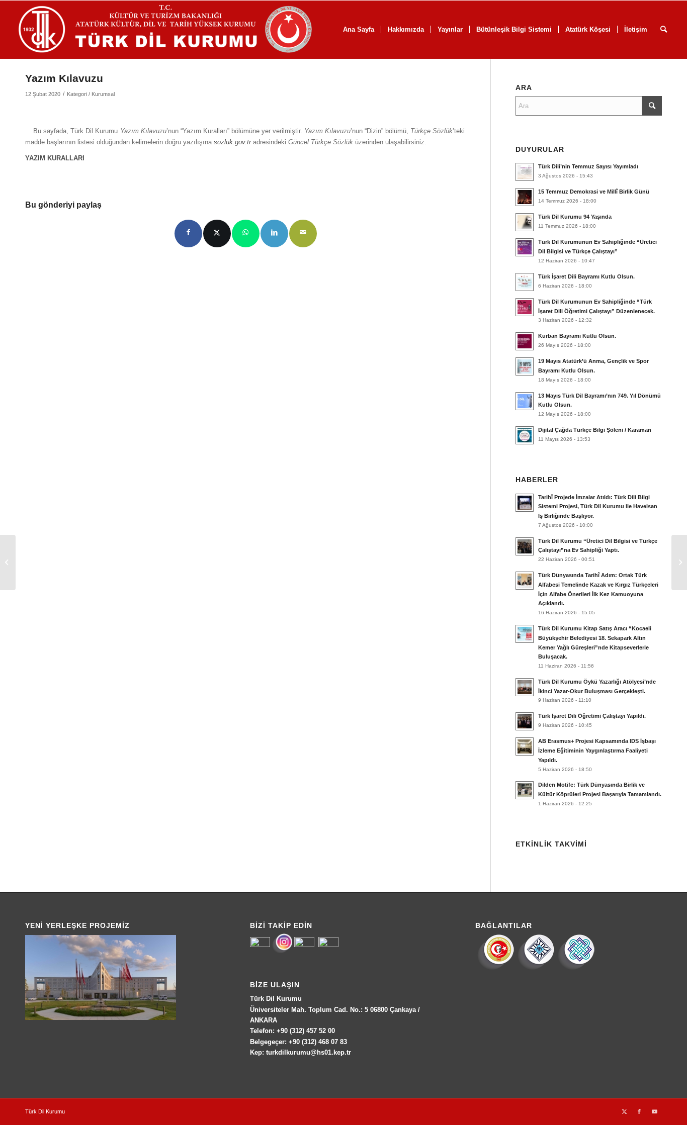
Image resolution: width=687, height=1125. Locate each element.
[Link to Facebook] (639, 1111)
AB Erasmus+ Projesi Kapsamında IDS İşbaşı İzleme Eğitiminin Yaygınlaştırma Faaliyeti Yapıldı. (597, 750)
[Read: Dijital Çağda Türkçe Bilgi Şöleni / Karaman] (525, 435)
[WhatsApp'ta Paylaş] (246, 233)
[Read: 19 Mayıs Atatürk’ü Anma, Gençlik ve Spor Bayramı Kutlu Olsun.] (525, 366)
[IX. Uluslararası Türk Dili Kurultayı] (679, 562)
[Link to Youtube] (654, 1111)
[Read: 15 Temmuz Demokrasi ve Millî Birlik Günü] (525, 197)
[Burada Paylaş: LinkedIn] (274, 233)
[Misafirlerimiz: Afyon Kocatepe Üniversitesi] (8, 562)
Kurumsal (103, 94)
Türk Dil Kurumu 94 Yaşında (575, 217)
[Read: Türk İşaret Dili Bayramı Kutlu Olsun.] (525, 282)
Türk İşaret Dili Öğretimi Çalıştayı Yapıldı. (592, 716)
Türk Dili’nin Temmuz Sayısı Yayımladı (588, 166)
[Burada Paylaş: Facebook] (188, 233)
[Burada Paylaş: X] (217, 233)
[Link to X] (624, 1111)
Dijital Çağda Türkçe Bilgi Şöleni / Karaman (594, 430)
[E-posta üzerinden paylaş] (303, 233)
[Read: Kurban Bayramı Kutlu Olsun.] (525, 341)
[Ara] (663, 30)
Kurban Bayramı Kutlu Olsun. (577, 336)
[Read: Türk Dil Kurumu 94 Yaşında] (525, 222)
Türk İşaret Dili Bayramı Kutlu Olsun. (586, 276)
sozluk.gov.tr (232, 142)
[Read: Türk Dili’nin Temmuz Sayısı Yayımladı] (525, 172)
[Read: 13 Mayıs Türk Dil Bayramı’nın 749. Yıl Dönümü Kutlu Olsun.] (525, 401)
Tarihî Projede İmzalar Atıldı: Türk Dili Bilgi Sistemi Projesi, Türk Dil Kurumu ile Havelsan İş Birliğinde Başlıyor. (597, 506)
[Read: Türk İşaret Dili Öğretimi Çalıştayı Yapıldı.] (525, 721)
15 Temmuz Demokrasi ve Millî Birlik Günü (593, 192)
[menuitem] (406, 30)
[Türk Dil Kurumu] (186, 30)
